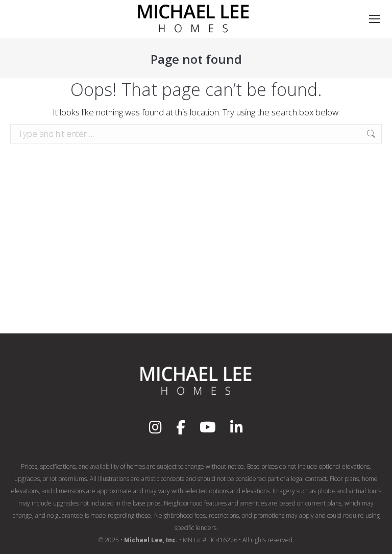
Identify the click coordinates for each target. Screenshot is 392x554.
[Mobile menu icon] (375, 19)
